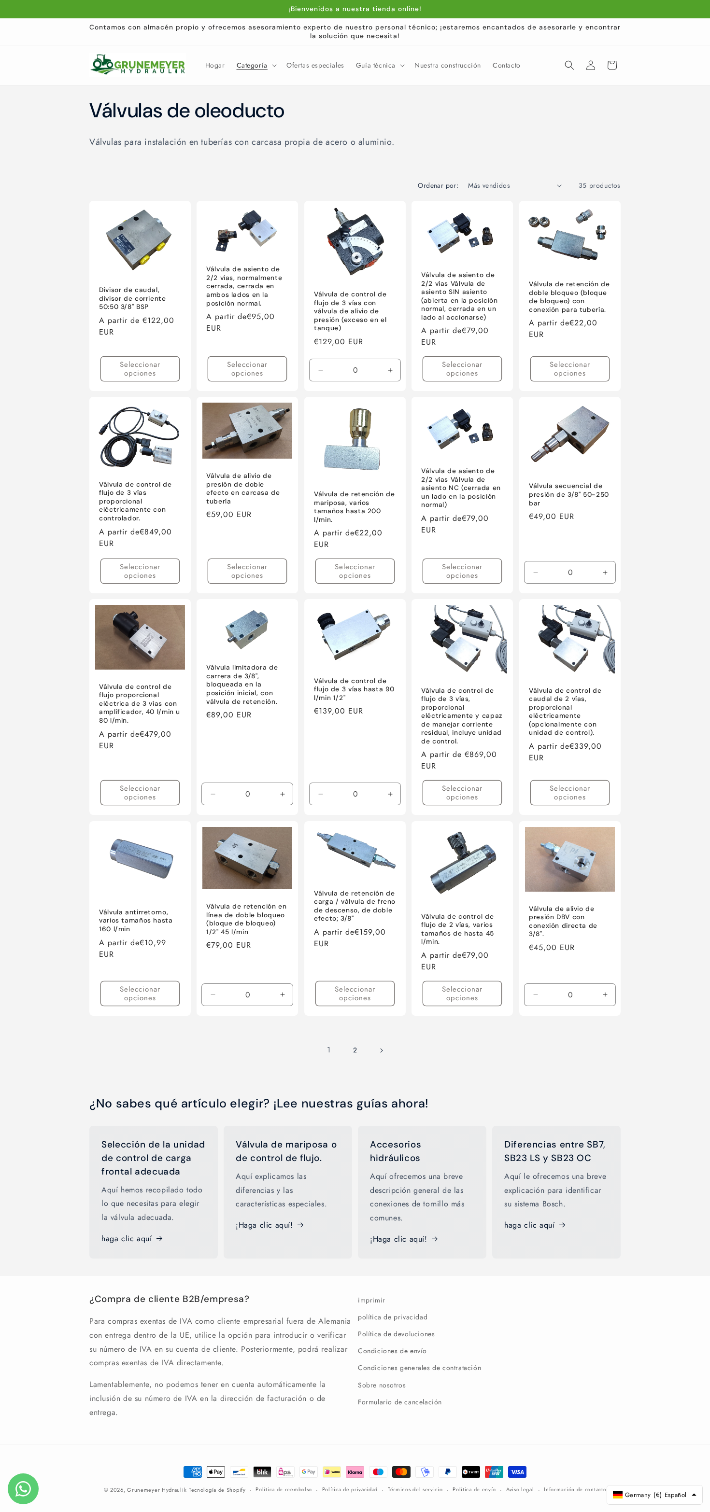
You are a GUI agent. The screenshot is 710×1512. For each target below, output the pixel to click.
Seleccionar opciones (140, 368)
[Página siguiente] (381, 1050)
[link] (329, 1050)
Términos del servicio (415, 1489)
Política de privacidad (350, 1489)
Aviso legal (520, 1489)
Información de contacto (575, 1489)
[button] (256, 65)
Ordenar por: (438, 185)
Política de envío (474, 1489)
